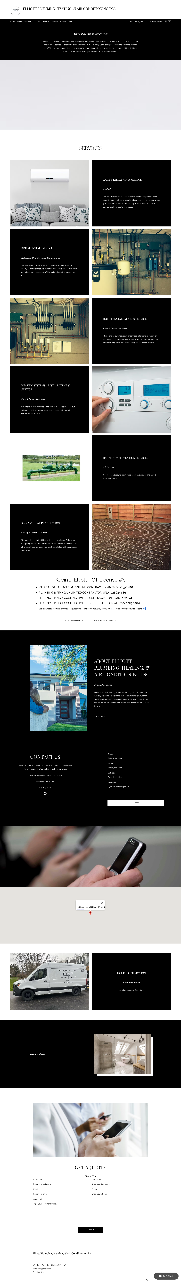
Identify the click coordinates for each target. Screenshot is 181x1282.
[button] (169, 21)
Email (110, 763)
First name (37, 1179)
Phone (94, 1189)
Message (112, 782)
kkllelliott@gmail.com (139, 21)
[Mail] (143, 608)
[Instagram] (166, 21)
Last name (96, 1179)
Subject (111, 773)
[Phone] (112, 608)
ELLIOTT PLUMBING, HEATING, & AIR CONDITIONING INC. (69, 8)
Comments (38, 1199)
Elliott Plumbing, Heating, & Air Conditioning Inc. (62, 1253)
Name (110, 754)
